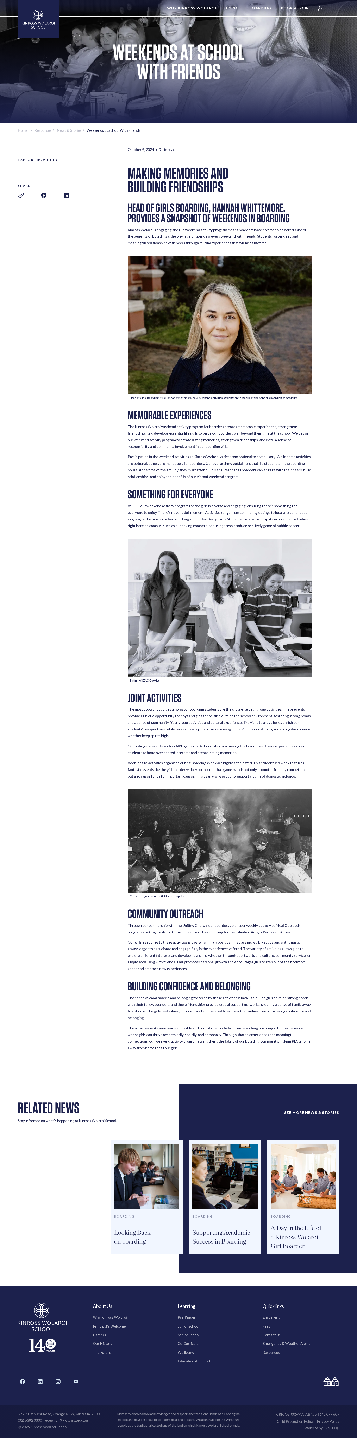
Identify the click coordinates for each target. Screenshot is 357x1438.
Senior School (188, 1334)
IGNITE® (331, 1428)
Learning (186, 1306)
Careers (99, 1334)
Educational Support (194, 1361)
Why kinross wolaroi (192, 8)
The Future (102, 1352)
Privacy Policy (328, 1421)
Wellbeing (186, 1352)
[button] (333, 8)
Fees (266, 1326)
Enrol (232, 8)
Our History (102, 1343)
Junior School (188, 1326)
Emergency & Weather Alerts (286, 1343)
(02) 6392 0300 (30, 1420)
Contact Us (272, 1334)
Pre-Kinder (187, 1317)
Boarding (260, 8)
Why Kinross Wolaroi (110, 1317)
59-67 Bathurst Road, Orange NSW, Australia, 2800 (59, 1414)
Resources (271, 1352)
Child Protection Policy (295, 1421)
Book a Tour (295, 8)
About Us (102, 1306)
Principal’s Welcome (109, 1326)
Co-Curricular (189, 1343)
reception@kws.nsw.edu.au (66, 1420)
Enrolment (271, 1317)
